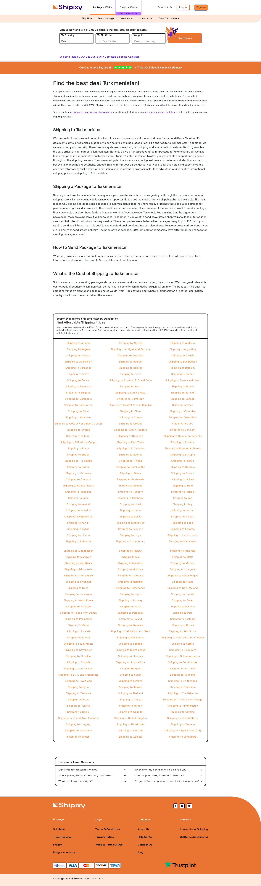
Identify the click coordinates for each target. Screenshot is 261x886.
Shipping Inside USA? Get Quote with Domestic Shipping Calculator (100, 56)
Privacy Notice (104, 837)
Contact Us (165, 7)
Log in (183, 7)
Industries (144, 18)
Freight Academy (64, 852)
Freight (57, 845)
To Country (67, 35)
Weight (138, 35)
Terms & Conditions (107, 829)
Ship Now (59, 829)
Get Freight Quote (128, 13)
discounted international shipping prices (93, 112)
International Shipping (194, 829)
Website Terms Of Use (109, 845)
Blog (140, 852)
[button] (126, 18)
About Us (143, 829)
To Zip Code (104, 35)
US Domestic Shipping (194, 837)
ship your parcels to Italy (160, 112)
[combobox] (76, 38)
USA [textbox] (63, 41)
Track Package (62, 837)
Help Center (145, 837)
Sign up (201, 7)
